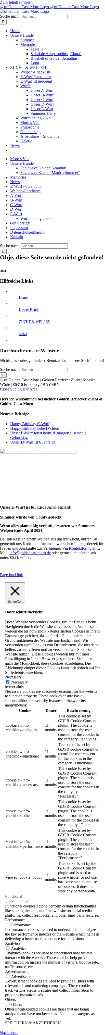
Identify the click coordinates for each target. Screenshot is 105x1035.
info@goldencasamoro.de (30, 553)
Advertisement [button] (17, 971)
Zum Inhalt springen (16, 2)
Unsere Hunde (29, 310)
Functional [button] (13, 896)
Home (23, 297)
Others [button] (10, 999)
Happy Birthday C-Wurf (29, 424)
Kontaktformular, (82, 548)
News (23, 334)
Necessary (19, 682)
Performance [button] (15, 920)
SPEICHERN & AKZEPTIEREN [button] (33, 1023)
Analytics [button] (12, 943)
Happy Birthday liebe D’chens (34, 428)
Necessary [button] (13, 677)
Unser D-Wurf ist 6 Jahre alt (32, 442)
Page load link (11, 575)
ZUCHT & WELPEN (34, 322)
